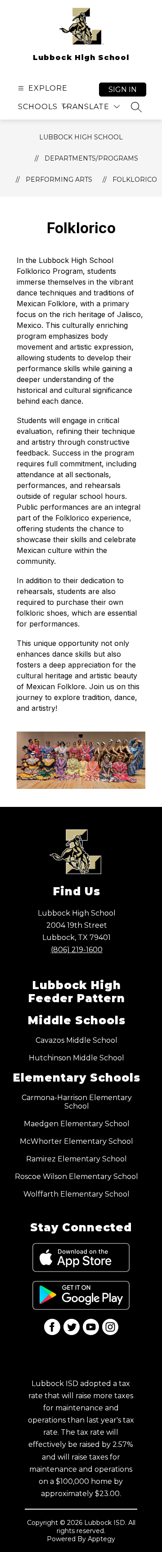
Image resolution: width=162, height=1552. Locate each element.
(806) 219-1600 (77, 949)
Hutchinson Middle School (76, 1058)
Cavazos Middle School (76, 1040)
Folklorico (134, 179)
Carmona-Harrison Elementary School (77, 1101)
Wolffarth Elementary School (76, 1194)
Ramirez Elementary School (76, 1159)
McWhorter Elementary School (76, 1141)
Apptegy (101, 1539)
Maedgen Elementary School (77, 1123)
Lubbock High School (81, 137)
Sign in (122, 89)
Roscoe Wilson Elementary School (76, 1176)
